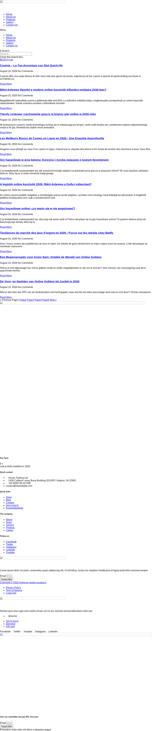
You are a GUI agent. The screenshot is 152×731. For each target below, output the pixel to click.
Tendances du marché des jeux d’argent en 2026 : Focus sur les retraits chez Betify (56, 232)
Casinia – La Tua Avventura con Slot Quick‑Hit (31, 65)
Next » (53, 300)
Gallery (10, 22)
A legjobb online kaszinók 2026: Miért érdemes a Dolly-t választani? (46, 184)
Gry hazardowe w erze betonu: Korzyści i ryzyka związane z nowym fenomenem (54, 159)
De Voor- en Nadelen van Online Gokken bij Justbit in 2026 (39, 281)
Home (9, 14)
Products (10, 19)
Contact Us (12, 25)
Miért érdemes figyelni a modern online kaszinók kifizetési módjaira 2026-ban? (53, 89)
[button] (76, 30)
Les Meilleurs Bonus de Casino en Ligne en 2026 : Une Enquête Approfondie (52, 138)
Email (3, 576)
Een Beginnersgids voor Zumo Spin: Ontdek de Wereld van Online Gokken (51, 257)
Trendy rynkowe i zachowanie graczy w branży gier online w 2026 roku (48, 114)
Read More (6, 84)
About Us (11, 17)
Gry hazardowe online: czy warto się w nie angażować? (37, 208)
